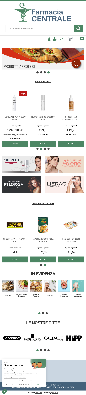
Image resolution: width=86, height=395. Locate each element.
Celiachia (8, 295)
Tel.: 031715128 (35, 387)
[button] (37, 72)
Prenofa (39, 393)
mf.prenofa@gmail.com (20, 387)
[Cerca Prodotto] (78, 28)
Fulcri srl (55, 393)
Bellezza (50, 295)
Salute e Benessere (64, 295)
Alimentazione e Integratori (21, 295)
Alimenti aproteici (36, 295)
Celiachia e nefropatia (43, 204)
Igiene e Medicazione (78, 295)
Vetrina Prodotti (43, 82)
